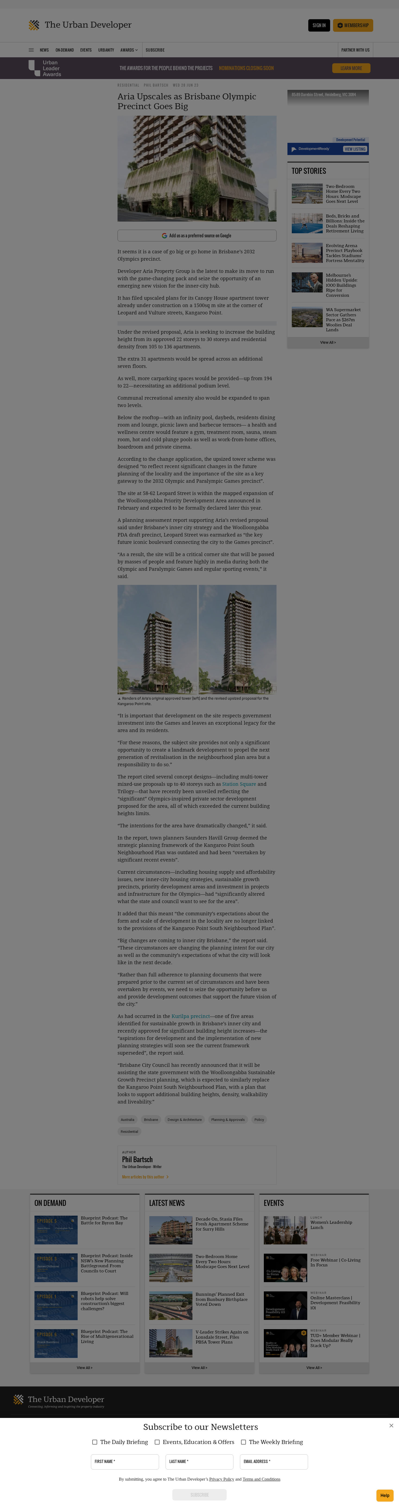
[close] (391, 1425)
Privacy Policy (221, 1479)
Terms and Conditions (261, 1479)
